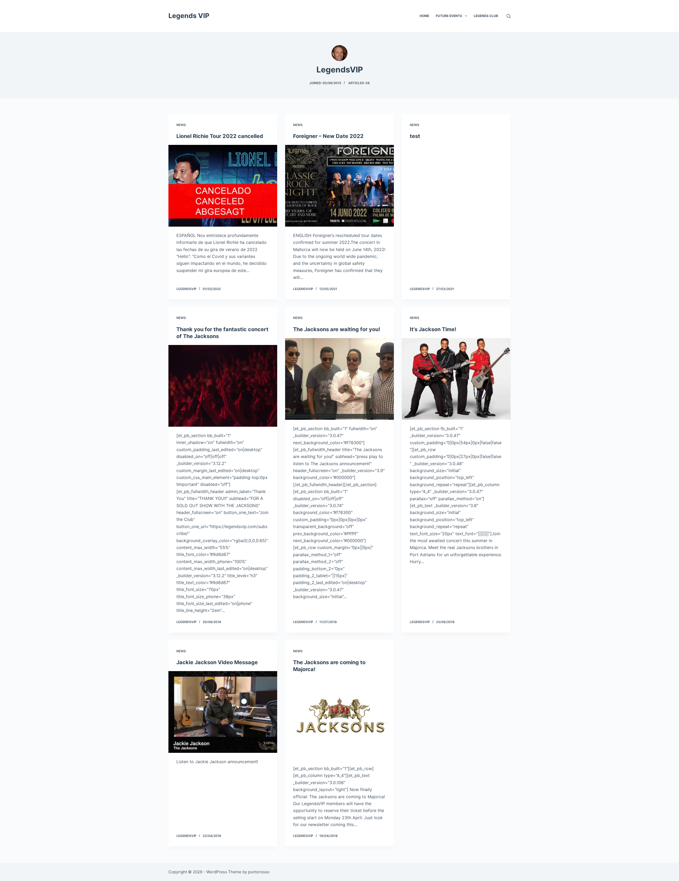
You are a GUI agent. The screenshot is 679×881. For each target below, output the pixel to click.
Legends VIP (188, 16)
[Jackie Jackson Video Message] (222, 712)
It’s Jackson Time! (433, 329)
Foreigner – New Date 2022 (328, 136)
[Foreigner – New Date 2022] (339, 186)
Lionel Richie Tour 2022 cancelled (219, 136)
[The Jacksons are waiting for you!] (339, 379)
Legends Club (486, 16)
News (181, 125)
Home (424, 16)
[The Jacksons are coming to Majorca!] (339, 719)
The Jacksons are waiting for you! (336, 329)
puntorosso (258, 871)
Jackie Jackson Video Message (217, 662)
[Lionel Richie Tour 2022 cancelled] (222, 186)
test (415, 136)
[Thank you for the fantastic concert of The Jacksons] (222, 386)
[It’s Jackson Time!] (456, 379)
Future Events (449, 16)
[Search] (509, 16)
